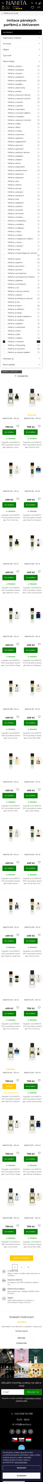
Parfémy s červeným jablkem (23, 113)
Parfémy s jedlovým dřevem (23, 152)
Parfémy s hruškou (23, 131)
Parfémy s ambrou (24, 66)
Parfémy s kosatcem (23, 196)
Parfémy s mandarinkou (23, 221)
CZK (38, 7)
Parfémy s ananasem (23, 70)
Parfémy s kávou (23, 163)
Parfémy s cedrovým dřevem (23, 99)
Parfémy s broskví (23, 91)
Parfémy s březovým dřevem (23, 95)
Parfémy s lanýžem (23, 206)
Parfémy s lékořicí (23, 185)
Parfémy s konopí (23, 188)
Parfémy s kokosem (23, 192)
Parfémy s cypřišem (23, 106)
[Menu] (3, 3)
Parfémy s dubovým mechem (23, 120)
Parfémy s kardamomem (23, 170)
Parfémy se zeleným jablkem (23, 352)
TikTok (24, 1431)
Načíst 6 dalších (21, 1258)
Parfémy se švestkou (23, 320)
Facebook (12, 1431)
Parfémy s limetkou (23, 217)
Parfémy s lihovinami (23, 214)
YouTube (30, 1431)
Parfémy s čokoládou (23, 117)
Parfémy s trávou (23, 331)
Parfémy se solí (23, 302)
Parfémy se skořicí (23, 306)
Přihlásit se (33, 1392)
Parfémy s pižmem (23, 270)
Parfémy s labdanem (23, 203)
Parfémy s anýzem (23, 73)
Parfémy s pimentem (23, 266)
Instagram (18, 1431)
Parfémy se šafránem (23, 309)
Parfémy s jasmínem (23, 149)
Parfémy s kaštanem (23, 178)
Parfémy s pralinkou (23, 281)
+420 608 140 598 (23, 1413)
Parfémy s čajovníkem (23, 109)
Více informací (21, 1462)
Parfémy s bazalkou (23, 84)
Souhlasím (21, 1476)
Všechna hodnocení (21, 1339)
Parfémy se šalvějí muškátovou (23, 316)
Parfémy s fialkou (23, 124)
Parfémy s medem (23, 235)
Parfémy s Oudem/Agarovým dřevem (23, 254)
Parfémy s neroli (23, 250)
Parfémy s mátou (23, 232)
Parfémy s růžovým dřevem (23, 291)
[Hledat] (32, 3)
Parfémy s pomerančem (23, 273)
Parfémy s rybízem (23, 295)
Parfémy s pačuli (23, 259)
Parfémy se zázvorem (23, 349)
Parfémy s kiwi (23, 181)
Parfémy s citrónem (23, 102)
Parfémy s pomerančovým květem (23, 277)
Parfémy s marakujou (23, 228)
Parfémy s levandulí (23, 210)
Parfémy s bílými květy (23, 88)
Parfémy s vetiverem (23, 342)
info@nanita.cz (23, 1424)
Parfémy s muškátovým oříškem (23, 239)
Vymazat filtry (22, 376)
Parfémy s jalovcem (23, 145)
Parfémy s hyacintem (23, 135)
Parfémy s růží (23, 288)
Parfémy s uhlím (23, 334)
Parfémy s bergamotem (23, 81)
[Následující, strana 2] (21, 1267)
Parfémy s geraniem (23, 138)
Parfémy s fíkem (23, 127)
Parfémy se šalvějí (23, 313)
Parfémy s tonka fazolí (23, 327)
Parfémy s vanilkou (23, 338)
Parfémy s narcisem (23, 246)
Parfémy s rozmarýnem (23, 284)
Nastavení (21, 1468)
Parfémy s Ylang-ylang (23, 345)
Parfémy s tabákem (23, 324)
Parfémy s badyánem (23, 77)
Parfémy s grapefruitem (23, 142)
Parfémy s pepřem (23, 263)
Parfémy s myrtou (23, 242)
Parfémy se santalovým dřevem (23, 298)
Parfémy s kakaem (23, 160)
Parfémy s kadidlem (23, 156)
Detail (9, 1086)
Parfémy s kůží (23, 199)
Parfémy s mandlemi (23, 224)
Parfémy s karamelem (23, 167)
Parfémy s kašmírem (23, 174)
